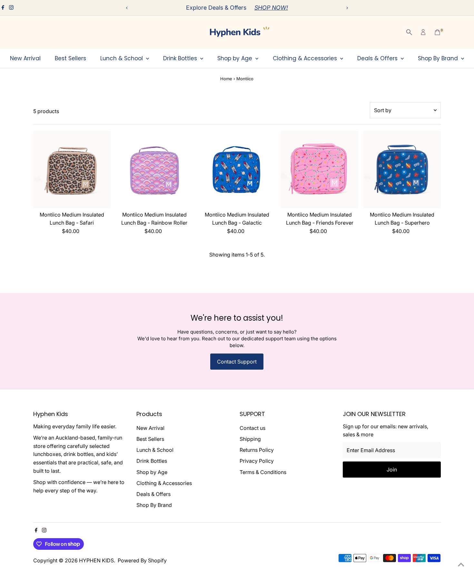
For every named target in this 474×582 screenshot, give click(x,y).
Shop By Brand (438, 58)
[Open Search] (409, 32)
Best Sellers (70, 58)
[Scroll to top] (461, 564)
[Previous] (127, 8)
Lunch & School (122, 58)
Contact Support (237, 361)
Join (403, 529)
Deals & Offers (378, 58)
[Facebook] (3, 7)
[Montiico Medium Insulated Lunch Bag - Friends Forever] (319, 169)
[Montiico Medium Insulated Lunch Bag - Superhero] (402, 169)
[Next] (347, 8)
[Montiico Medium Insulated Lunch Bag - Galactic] (237, 169)
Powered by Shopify (142, 560)
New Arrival (25, 58)
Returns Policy (257, 450)
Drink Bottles (181, 58)
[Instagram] (11, 7)
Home (226, 78)
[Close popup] (460, 375)
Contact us (252, 428)
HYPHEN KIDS (96, 560)
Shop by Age (235, 58)
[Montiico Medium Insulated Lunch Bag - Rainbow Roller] (154, 169)
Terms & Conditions (263, 472)
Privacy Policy (257, 461)
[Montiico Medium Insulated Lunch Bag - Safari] (72, 169)
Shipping (250, 439)
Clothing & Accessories (306, 58)
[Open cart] (437, 32)
